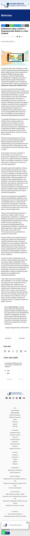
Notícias (15, 426)
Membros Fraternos (15, 417)
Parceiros (15, 422)
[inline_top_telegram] (19, 25)
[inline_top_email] (23, 25)
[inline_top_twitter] (7, 25)
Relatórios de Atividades (15, 470)
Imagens (15, 461)
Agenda (15, 424)
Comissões (15, 441)
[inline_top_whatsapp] (11, 25)
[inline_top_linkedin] (15, 25)
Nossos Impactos (15, 472)
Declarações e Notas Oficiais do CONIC (15, 516)
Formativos (15, 457)
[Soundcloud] (23, 398)
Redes (15, 419)
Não (8, 373)
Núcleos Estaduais (15, 415)
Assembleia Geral (15, 432)
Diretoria (15, 437)
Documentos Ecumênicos (15, 514)
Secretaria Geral (15, 444)
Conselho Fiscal (15, 439)
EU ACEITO (6, 533)
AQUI (8, 529)
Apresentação (15, 410)
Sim (8, 371)
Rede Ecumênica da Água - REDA (15, 494)
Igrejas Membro (15, 412)
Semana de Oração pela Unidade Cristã (13, 85)
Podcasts (15, 464)
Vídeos (15, 459)
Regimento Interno (15, 448)
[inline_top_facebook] (3, 25)
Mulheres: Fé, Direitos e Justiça (15, 505)
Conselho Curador (15, 435)
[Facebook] (17, 37)
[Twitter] (21, 37)
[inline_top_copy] (27, 25)
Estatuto (15, 446)
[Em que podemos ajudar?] (3, 532)
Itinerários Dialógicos (15, 488)
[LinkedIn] (19, 37)
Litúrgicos (15, 455)
